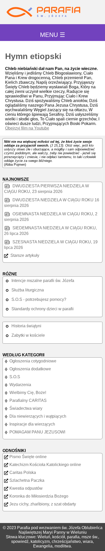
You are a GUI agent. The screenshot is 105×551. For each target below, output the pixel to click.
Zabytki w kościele (28, 335)
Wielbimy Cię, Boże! (27, 392)
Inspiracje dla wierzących (32, 424)
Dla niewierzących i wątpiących (37, 416)
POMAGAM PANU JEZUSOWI (37, 432)
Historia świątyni (26, 326)
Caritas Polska (22, 472)
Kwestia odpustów (26, 488)
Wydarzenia (20, 385)
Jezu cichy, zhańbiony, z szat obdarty (42, 504)
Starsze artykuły (24, 255)
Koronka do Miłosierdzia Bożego (38, 496)
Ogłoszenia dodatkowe (30, 369)
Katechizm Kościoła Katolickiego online (45, 464)
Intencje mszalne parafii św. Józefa (42, 280)
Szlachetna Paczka (26, 480)
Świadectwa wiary (25, 408)
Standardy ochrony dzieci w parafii (42, 309)
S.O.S (14, 377)
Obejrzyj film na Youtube (27, 128)
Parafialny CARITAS (28, 400)
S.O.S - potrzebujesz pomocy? (38, 299)
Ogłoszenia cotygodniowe (32, 361)
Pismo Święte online (28, 457)
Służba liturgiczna (27, 290)
